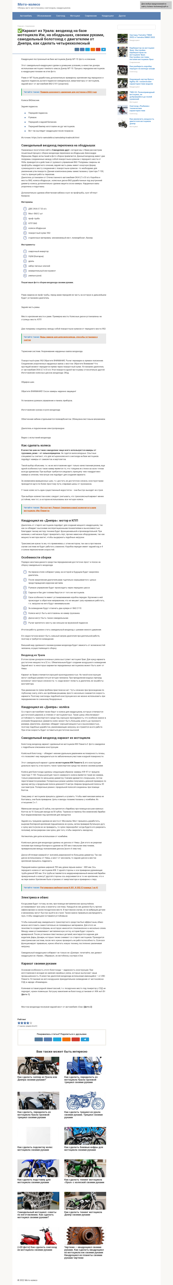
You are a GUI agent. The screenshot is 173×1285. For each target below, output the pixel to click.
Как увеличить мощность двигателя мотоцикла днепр (142, 121)
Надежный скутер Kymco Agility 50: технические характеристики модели (142, 81)
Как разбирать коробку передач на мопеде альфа (142, 67)
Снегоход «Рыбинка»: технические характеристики (140, 108)
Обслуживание (44, 16)
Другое (122, 16)
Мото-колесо (29, 4)
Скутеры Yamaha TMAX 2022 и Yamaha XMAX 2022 (142, 36)
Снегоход (60, 16)
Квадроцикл (108, 16)
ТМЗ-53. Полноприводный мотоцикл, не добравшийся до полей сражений (142, 95)
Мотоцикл (75, 16)
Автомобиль (26, 16)
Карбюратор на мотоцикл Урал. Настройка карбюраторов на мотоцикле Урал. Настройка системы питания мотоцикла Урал (142, 54)
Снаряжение (91, 16)
